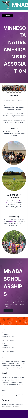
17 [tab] (8, 92)
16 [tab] (7, 92)
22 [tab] (16, 92)
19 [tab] (11, 92)
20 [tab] (13, 92)
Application (12, 221)
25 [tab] (20, 92)
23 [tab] (17, 92)
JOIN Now (7, 15)
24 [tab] (19, 92)
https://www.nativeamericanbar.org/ (11, 395)
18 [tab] (10, 92)
